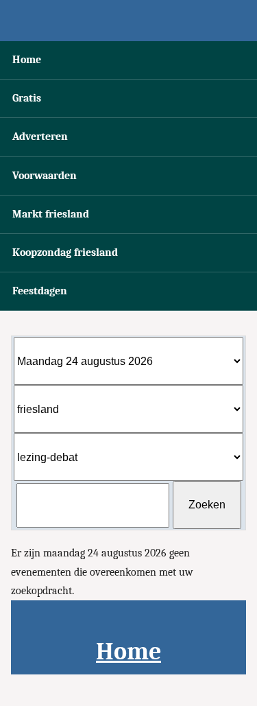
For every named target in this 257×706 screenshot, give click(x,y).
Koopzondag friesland (65, 252)
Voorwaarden (44, 175)
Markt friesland (50, 214)
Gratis (26, 98)
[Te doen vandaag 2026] (128, 20)
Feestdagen (39, 291)
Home (26, 60)
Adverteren (40, 136)
